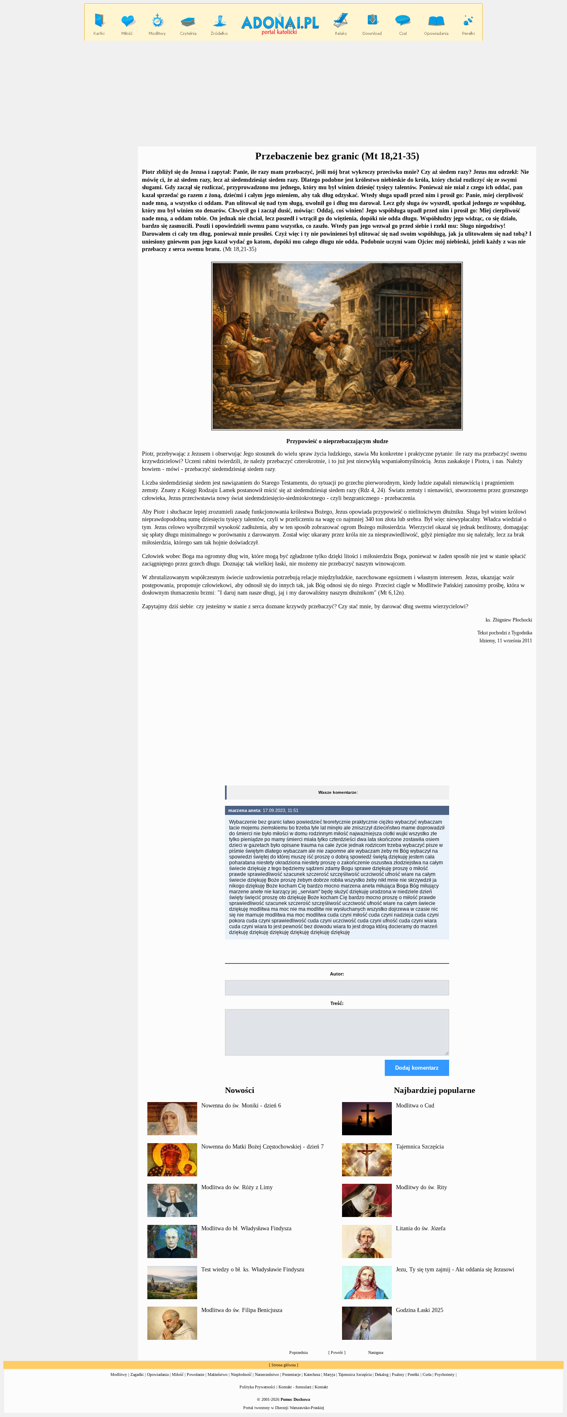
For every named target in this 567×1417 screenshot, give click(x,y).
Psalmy (398, 1374)
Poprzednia (298, 1352)
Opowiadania (158, 1374)
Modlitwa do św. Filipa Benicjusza (241, 1310)
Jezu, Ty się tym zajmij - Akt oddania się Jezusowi (455, 1269)
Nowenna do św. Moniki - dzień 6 (241, 1105)
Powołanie (195, 1374)
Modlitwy (118, 1374)
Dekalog (382, 1374)
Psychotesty (445, 1374)
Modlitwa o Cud (415, 1105)
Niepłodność (241, 1374)
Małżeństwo (217, 1374)
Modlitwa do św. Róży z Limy (237, 1187)
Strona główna (283, 1365)
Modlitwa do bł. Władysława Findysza (246, 1228)
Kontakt (321, 1387)
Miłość (177, 1374)
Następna (375, 1352)
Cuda (427, 1374)
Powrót (337, 1352)
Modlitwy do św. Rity (421, 1187)
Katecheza (312, 1374)
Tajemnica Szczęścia (420, 1147)
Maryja (329, 1374)
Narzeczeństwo (267, 1374)
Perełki (413, 1374)
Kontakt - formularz (295, 1387)
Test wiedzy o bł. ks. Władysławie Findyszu (252, 1269)
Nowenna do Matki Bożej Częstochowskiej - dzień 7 (262, 1147)
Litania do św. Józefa (420, 1228)
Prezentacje (291, 1374)
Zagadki (137, 1374)
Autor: (337, 973)
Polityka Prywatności (257, 1387)
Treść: (337, 1003)
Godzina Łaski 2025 (419, 1310)
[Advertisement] (283, 94)
